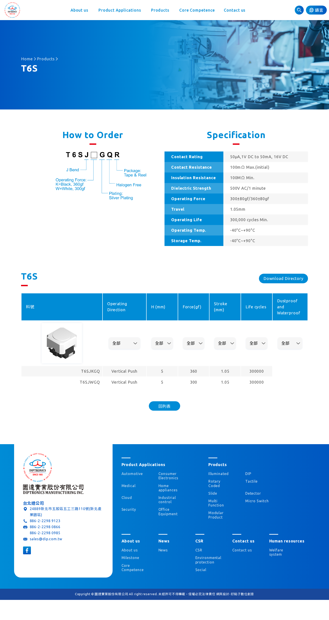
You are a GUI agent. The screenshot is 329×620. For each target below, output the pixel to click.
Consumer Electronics (168, 476)
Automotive (132, 474)
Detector (253, 493)
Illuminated (218, 474)
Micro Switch (257, 501)
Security (129, 509)
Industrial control (167, 500)
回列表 (164, 406)
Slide (212, 493)
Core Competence (197, 10)
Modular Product (216, 515)
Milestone (130, 558)
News (163, 550)
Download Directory (283, 278)
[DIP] (12, 10)
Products (160, 10)
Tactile (251, 481)
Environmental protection (207, 560)
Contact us (235, 10)
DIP (248, 474)
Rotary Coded (214, 483)
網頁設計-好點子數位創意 (235, 594)
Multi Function (216, 503)
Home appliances (168, 488)
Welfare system (276, 552)
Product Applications (119, 10)
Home (27, 59)
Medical (129, 486)
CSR (199, 550)
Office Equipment (168, 511)
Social (200, 570)
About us (79, 10)
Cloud (127, 498)
